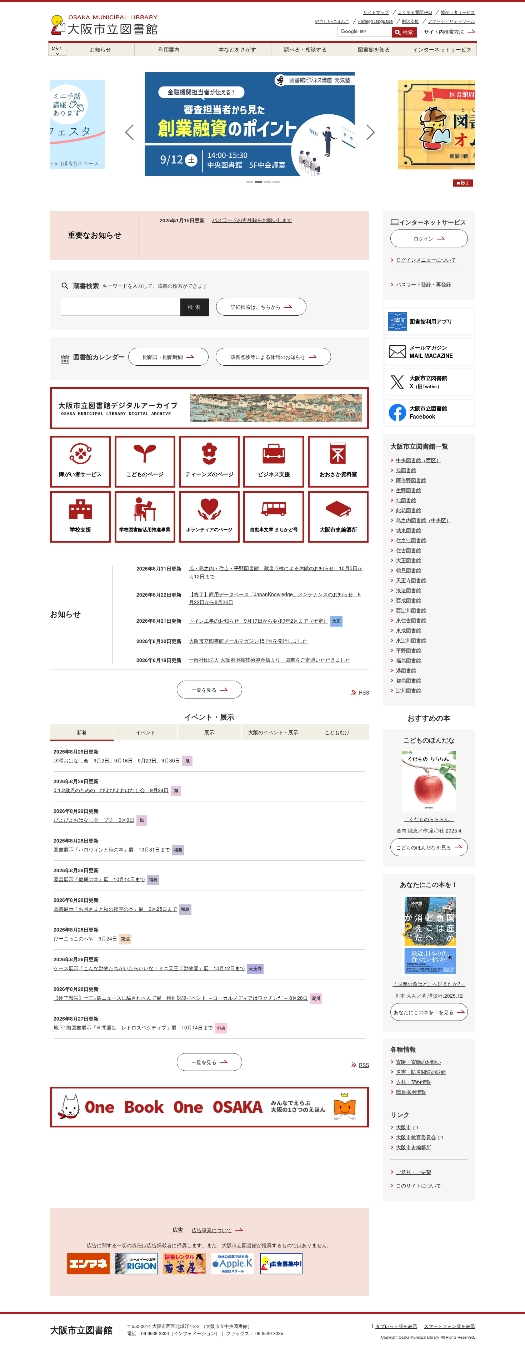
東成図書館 (408, 630)
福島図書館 (408, 660)
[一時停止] (463, 183)
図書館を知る (374, 49)
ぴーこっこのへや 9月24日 (85, 938)
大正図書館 (408, 560)
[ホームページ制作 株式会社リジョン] (136, 1262)
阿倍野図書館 (411, 480)
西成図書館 (408, 600)
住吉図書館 (408, 550)
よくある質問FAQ (415, 12)
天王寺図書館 (411, 580)
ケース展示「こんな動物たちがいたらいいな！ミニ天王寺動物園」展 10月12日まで (149, 968)
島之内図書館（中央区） (423, 520)
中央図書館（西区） (418, 460)
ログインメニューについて (426, 259)
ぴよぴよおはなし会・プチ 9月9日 (94, 819)
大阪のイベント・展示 (273, 732)
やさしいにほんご (332, 21)
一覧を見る (203, 689)
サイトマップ (376, 12)
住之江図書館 (411, 540)
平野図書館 (408, 650)
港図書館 (406, 670)
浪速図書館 (408, 590)
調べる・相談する (305, 49)
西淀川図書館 (411, 610)
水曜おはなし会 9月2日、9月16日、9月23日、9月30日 (117, 760)
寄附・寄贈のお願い (418, 1061)
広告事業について (212, 1230)
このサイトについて (418, 1185)
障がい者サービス (458, 12)
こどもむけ (337, 732)
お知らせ (100, 49)
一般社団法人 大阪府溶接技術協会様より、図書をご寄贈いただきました (269, 659)
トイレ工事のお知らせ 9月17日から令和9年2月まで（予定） (258, 620)
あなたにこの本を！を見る (424, 1012)
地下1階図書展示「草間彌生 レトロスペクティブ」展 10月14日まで (133, 1027)
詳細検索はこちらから (256, 306)
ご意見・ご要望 (413, 1171)
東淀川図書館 (411, 640)
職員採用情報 (411, 1091)
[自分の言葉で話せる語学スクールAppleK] (232, 1262)
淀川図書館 (408, 690)
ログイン (424, 238)
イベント (146, 732)
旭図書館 (406, 470)
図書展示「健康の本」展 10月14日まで (99, 879)
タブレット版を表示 (396, 1326)
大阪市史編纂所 (413, 1147)
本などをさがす (237, 49)
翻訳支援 (410, 21)
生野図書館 (408, 490)
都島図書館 (408, 680)
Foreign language (375, 21)
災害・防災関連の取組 (421, 1071)
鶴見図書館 (408, 570)
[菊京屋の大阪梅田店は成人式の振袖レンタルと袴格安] (184, 1262)
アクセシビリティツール (451, 21)
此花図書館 (408, 510)
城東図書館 (408, 530)
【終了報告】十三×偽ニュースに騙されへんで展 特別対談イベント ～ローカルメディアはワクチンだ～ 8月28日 (181, 997)
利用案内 (169, 49)
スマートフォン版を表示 (449, 1326)
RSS (364, 692)
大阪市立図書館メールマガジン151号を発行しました (248, 640)
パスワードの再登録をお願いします (252, 219)
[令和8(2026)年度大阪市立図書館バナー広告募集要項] (281, 1262)
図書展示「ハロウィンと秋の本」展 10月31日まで (112, 849)
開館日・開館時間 (163, 356)
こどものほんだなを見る (423, 847)
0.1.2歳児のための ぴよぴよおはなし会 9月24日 (111, 790)
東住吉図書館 (411, 620)
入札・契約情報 (413, 1081)
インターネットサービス (442, 49)
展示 (209, 732)
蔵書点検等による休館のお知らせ (267, 356)
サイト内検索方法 (444, 31)
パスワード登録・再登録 (423, 284)
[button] (249, 182)
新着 (82, 732)
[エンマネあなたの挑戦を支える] (88, 1262)
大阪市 (403, 1127)
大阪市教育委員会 (416, 1137)
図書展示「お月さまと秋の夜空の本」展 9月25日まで (115, 908)
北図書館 (406, 500)
